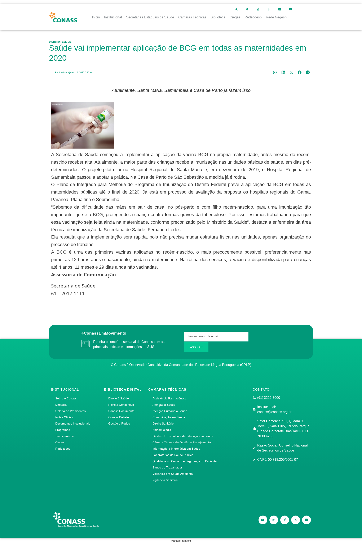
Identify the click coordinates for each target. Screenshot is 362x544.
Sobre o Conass (66, 398)
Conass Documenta (121, 411)
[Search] (236, 9)
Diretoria (61, 404)
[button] (275, 72)
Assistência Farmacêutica (169, 398)
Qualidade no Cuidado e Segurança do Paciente (185, 461)
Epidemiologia (162, 429)
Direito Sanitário (163, 423)
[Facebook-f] (268, 9)
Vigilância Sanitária (165, 480)
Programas (62, 429)
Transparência (64, 436)
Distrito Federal (60, 42)
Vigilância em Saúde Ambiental (173, 473)
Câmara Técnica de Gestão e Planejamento (182, 442)
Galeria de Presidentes (70, 411)
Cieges (60, 442)
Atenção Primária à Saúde (170, 411)
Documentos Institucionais (72, 423)
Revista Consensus (121, 404)
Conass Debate (118, 417)
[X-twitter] (247, 9)
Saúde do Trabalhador (167, 467)
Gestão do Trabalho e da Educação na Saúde (183, 436)
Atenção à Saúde (164, 404)
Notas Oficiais (64, 417)
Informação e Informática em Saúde (176, 448)
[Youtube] (290, 9)
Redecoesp (62, 448)
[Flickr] (279, 9)
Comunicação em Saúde (169, 417)
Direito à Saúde (118, 398)
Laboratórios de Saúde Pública (173, 455)
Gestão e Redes (119, 423)
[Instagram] (257, 9)
